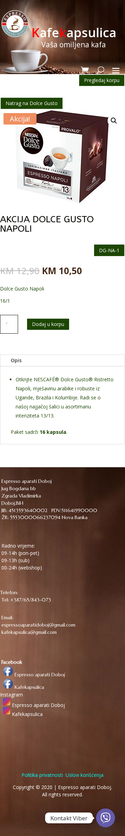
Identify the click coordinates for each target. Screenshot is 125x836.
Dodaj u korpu (48, 324)
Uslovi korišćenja (83, 775)
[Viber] (105, 818)
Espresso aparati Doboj (39, 674)
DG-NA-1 (109, 250)
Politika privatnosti (42, 775)
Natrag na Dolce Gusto (32, 103)
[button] (114, 120)
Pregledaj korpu (101, 80)
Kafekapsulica (28, 687)
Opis (16, 360)
